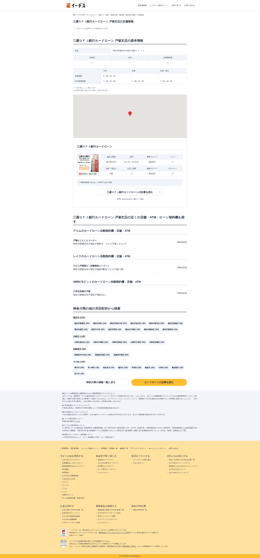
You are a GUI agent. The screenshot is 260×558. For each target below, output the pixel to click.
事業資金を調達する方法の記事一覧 (111, 510)
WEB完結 (65, 472)
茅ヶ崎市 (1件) (93, 368)
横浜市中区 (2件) (98, 329)
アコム (64, 488)
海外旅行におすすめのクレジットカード (183, 466)
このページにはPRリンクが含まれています (92, 28)
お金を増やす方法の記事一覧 (72, 510)
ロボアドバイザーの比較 (71, 523)
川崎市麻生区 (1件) (81, 342)
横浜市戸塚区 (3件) (132, 329)
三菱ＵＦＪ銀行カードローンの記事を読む (130, 192)
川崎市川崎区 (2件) (100, 342)
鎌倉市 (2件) (150, 368)
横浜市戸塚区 (131, 15)
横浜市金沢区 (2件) (138, 323)
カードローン (91, 15)
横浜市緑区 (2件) (81, 329)
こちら (77, 421)
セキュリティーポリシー (157, 448)
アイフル (65, 485)
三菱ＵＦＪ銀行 (103, 15)
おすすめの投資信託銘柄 (71, 516)
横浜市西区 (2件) (114, 329)
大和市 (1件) (163, 368)
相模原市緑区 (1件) (102, 355)
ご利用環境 (64, 448)
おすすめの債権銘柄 (69, 519)
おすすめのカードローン (71, 460)
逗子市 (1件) (79, 374)
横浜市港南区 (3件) (175, 323)
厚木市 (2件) (79, 368)
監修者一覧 (114, 448)
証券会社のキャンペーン (71, 513)
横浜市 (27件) (79, 317)
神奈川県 (114, 15)
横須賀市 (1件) (177, 368)
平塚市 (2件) (136, 368)
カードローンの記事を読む (159, 382)
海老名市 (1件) (108, 368)
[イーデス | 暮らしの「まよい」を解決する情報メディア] (75, 7)
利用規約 (104, 448)
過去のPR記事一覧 (140, 510)
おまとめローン (139, 463)
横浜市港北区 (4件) (156, 323)
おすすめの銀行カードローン (108, 463)
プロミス (65, 482)
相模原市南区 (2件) (121, 355)
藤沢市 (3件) (123, 368)
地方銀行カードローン (106, 466)
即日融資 (65, 469)
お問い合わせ (189, 5)
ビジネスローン (103, 523)
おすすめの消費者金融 (70, 476)
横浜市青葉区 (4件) (81, 323)
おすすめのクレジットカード (179, 463)
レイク (64, 492)
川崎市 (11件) (79, 336)
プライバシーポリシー (138, 448)
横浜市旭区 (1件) (99, 323)
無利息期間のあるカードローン (73, 466)
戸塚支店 (140, 15)
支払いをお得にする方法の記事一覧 (182, 460)
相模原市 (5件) (79, 349)
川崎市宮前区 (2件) (119, 342)
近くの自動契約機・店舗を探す (73, 498)
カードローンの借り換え (142, 460)
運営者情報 (142, 5)
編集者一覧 (124, 448)
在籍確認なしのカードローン (72, 463)
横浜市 (121, 15)
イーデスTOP (80, 15)
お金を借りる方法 (68, 479)
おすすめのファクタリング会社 (109, 513)
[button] (130, 113)
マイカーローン (103, 472)
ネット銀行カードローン (107, 469)
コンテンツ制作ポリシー (159, 5)
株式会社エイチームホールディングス (112, 533)
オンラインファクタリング (107, 519)
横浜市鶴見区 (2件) (151, 329)
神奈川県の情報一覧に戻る (101, 382)
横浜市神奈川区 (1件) (118, 323)
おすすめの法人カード (177, 469)
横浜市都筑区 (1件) (170, 329)
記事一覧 (175, 5)
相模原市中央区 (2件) (82, 355)
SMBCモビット (67, 495)
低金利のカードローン (106, 460)
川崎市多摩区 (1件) (156, 342)
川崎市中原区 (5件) (138, 342)
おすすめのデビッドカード (178, 472)
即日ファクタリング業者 (107, 516)
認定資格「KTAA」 (130, 546)
